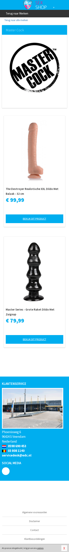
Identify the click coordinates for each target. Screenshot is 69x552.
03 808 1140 (16, 451)
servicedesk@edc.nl (16, 455)
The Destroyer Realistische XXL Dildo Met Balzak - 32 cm (32, 191)
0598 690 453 (16, 446)
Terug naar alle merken (16, 20)
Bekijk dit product (34, 218)
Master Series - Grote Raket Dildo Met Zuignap (30, 312)
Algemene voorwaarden (34, 512)
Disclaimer (34, 521)
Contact (34, 530)
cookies (40, 548)
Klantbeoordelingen (34, 539)
